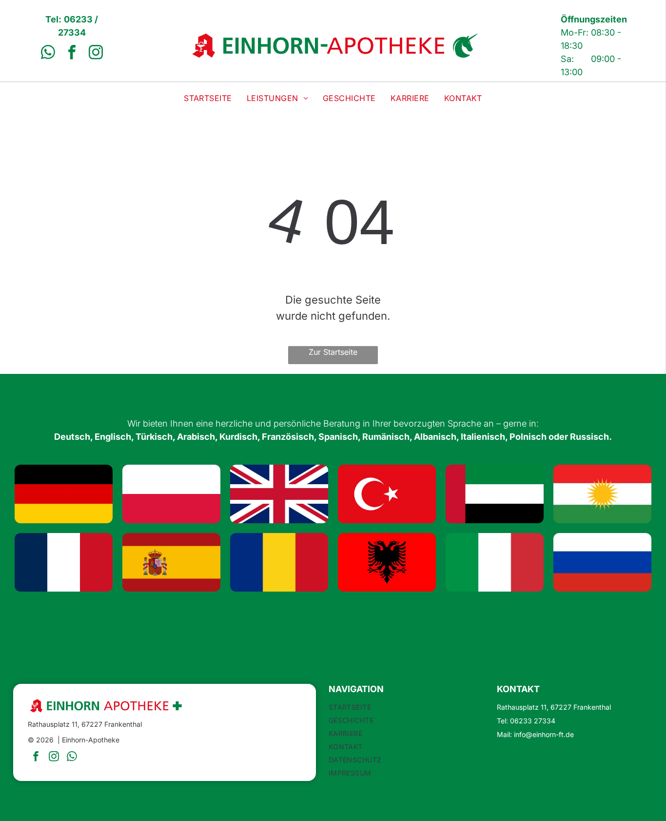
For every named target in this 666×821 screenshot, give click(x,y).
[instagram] (95, 53)
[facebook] (71, 53)
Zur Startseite (333, 352)
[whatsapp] (48, 53)
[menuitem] (207, 98)
